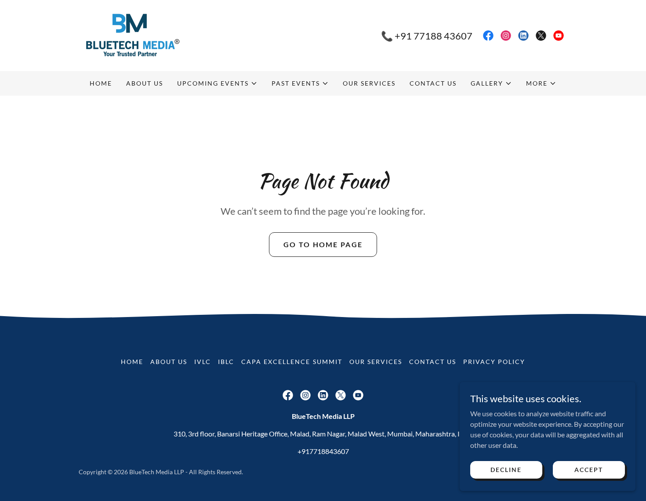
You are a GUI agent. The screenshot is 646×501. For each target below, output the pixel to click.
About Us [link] (144, 83)
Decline (506, 469)
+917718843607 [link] (323, 451)
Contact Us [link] (433, 83)
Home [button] (132, 361)
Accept (588, 469)
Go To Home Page (323, 244)
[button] (217, 83)
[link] (130, 34)
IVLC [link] (202, 361)
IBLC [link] (226, 361)
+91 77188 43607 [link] (433, 36)
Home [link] (101, 83)
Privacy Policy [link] (494, 361)
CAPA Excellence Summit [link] (291, 361)
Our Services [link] (369, 83)
